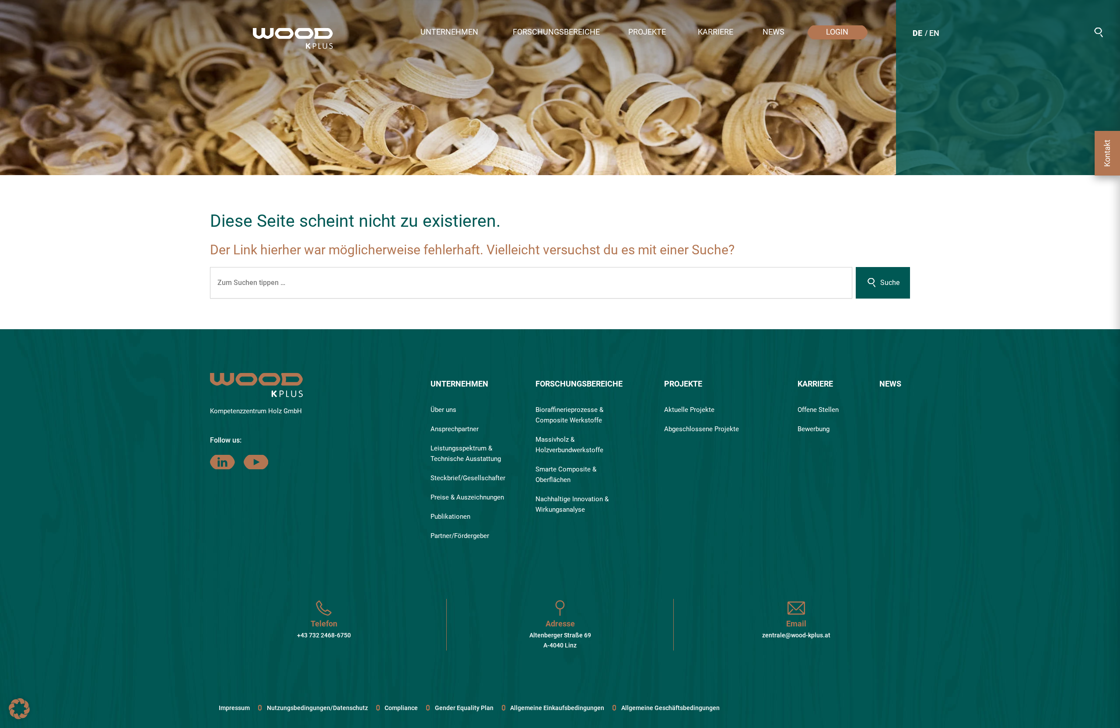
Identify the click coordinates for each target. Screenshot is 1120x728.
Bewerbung (814, 429)
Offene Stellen (818, 410)
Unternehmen (459, 383)
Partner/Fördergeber (459, 536)
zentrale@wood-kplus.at (796, 635)
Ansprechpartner (454, 429)
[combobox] (531, 283)
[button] (453, 32)
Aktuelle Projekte (689, 410)
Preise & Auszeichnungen (467, 497)
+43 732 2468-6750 (324, 635)
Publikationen (450, 517)
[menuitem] (917, 34)
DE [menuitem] (917, 33)
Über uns (443, 410)
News (890, 383)
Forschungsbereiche (579, 383)
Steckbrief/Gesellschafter (467, 478)
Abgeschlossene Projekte (701, 429)
